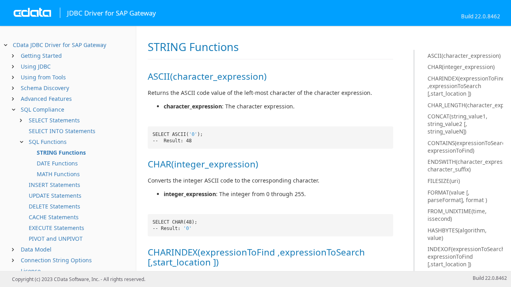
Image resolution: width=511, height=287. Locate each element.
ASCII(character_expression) (464, 55)
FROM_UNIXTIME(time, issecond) (457, 214)
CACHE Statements (54, 217)
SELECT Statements (54, 120)
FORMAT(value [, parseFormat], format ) (457, 196)
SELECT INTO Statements (62, 131)
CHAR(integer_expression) (461, 67)
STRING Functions (61, 152)
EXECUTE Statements (56, 228)
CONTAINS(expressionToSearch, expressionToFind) (465, 146)
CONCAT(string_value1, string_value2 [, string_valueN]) (457, 123)
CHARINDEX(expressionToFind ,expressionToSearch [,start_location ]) (465, 86)
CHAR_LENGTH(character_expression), (465, 105)
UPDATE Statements (55, 195)
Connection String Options (56, 260)
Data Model (36, 249)
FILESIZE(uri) (444, 181)
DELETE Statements (54, 206)
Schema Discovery (45, 88)
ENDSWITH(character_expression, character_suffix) (465, 165)
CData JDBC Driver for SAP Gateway (59, 45)
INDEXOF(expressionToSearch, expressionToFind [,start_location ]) (465, 256)
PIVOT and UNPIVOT (56, 238)
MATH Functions (58, 174)
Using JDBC (36, 66)
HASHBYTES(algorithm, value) (457, 234)
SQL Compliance (42, 109)
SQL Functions (48, 141)
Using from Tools (43, 77)
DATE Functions (57, 163)
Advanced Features (46, 98)
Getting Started (41, 55)
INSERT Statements (54, 185)
